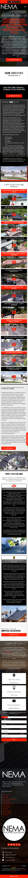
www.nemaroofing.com (8, 652)
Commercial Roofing (7, 794)
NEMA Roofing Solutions (15, 865)
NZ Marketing (23, 870)
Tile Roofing (5, 814)
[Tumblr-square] (11, 2)
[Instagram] (16, 2)
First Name (4, 719)
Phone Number (5, 729)
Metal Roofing (6, 800)
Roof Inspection (6, 805)
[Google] (14, 2)
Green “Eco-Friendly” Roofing (9, 799)
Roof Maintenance (7, 807)
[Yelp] (8, 2)
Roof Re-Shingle (6, 810)
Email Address (4, 734)
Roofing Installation (7, 811)
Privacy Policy (14, 871)
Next (14, 739)
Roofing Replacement (7, 813)
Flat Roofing (5, 797)
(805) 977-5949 (14, 695)
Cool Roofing (6, 796)
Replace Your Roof (7, 802)
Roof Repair (5, 808)
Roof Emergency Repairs (8, 803)
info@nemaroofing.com (14, 708)
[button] (25, 7)
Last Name (3, 724)
